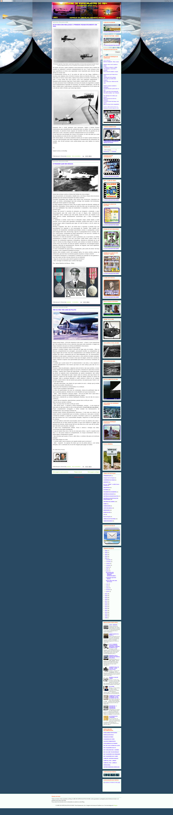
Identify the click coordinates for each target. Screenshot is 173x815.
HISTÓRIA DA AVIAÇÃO (109, 494)
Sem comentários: (76, 156)
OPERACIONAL (107, 764)
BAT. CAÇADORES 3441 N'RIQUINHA (112, 754)
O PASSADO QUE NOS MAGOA (63, 164)
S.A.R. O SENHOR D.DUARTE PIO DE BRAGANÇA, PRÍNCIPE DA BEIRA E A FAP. (114, 646)
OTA (104, 514)
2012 (106, 610)
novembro (108, 561)
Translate (114, 151)
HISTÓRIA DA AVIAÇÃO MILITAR (111, 496)
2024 (106, 554)
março (107, 587)
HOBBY (105, 503)
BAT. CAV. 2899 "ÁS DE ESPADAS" (111, 752)
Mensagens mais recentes (60, 472)
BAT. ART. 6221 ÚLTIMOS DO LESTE (112, 745)
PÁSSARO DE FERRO (108, 736)
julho (107, 568)
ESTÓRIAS (106, 489)
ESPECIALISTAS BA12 (109, 734)
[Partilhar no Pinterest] (91, 156)
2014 (106, 606)
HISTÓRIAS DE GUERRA (109, 501)
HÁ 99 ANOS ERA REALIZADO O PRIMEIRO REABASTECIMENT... (111, 574)
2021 (106, 593)
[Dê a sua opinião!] (87, 156)
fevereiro (108, 589)
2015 (106, 604)
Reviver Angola (107, 516)
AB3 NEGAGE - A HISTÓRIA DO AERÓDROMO (113, 707)
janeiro (108, 591)
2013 (106, 608)
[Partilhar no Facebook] (89, 156)
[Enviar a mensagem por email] (85, 156)
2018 (106, 599)
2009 (106, 615)
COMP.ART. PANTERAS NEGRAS (111, 758)
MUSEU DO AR (107, 512)
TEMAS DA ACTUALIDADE (109, 518)
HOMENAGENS (107, 505)
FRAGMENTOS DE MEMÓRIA (110, 491)
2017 (106, 601)
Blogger (115, 805)
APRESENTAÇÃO (107, 475)
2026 (106, 550)
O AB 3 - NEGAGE (113, 624)
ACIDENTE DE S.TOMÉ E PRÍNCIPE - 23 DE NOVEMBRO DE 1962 (114, 697)
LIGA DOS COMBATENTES (110, 741)
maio (107, 584)
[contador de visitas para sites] (111, 775)
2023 (106, 556)
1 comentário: (75, 302)
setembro (108, 565)
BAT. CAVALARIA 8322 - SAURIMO (111, 749)
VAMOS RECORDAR (108, 520)
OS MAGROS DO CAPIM (109, 739)
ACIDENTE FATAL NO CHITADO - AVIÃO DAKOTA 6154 (114, 668)
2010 (106, 614)
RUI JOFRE (111, 686)
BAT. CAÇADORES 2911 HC (110, 747)
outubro (108, 563)
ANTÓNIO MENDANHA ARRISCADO (111, 767)
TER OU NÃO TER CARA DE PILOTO (64, 310)
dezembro (108, 559)
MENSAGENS (107, 510)
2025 (106, 552)
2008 (106, 617)
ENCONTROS (107, 487)
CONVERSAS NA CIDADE (109, 480)
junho (107, 570)
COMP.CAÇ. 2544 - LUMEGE (110, 760)
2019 (106, 597)
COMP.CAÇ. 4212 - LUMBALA (110, 762)
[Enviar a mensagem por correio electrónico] (83, 156)
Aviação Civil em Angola (109, 477)
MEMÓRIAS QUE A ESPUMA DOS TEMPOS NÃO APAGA (114, 657)
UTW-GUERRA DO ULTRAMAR (110, 743)
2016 (106, 603)
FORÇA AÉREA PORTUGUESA (110, 732)
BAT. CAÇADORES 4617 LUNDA (111, 756)
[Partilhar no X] (88, 156)
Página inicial (78, 472)
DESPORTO (106, 482)
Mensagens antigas (93, 472)
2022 (106, 558)
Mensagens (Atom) (79, 477)
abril (107, 585)
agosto (108, 567)
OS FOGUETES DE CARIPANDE (113, 717)
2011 (106, 612)
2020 (106, 595)
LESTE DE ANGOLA (108, 508)
